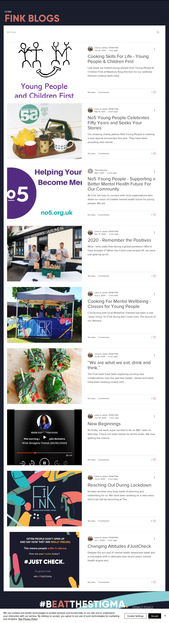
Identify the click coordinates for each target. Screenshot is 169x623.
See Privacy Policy (27, 619)
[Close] (165, 615)
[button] (157, 32)
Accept (154, 616)
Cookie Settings (135, 616)
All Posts (11, 32)
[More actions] (155, 49)
